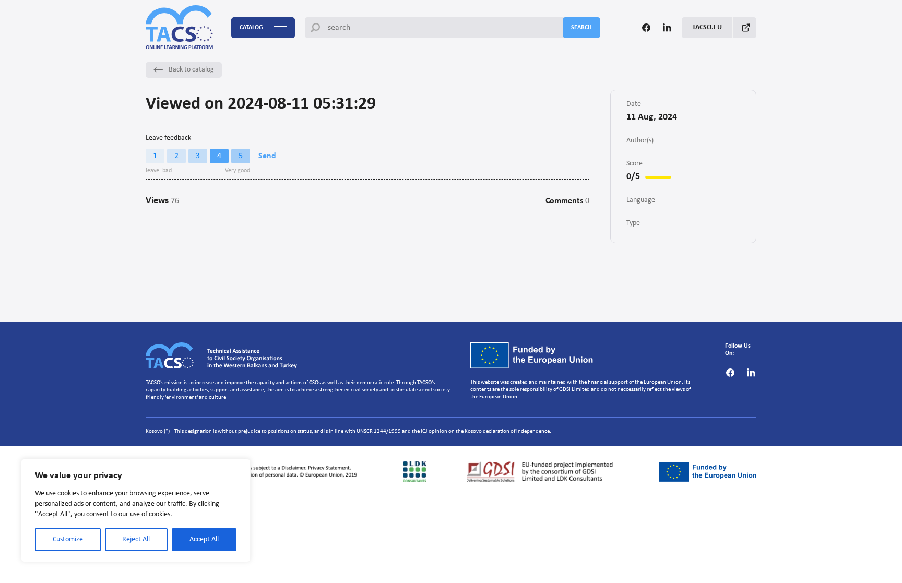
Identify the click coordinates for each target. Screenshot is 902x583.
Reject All (136, 539)
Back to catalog (191, 70)
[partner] (254, 471)
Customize (68, 539)
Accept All (204, 539)
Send (267, 156)
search (581, 28)
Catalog (251, 28)
